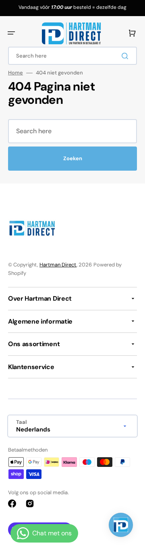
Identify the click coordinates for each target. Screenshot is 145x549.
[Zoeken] (126, 56)
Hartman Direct (58, 264)
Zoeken (72, 158)
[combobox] (72, 56)
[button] (11, 33)
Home (15, 73)
